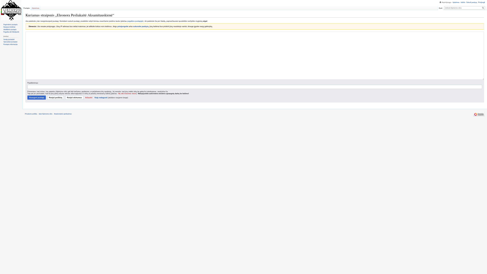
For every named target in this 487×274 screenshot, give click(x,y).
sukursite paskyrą (141, 26)
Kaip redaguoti (101, 98)
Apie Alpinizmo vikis (45, 114)
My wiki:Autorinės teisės (127, 94)
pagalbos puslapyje (135, 21)
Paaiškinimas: (32, 83)
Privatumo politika (31, 114)
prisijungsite (122, 26)
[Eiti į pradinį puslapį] (11, 10)
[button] (88, 98)
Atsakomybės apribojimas (63, 114)
